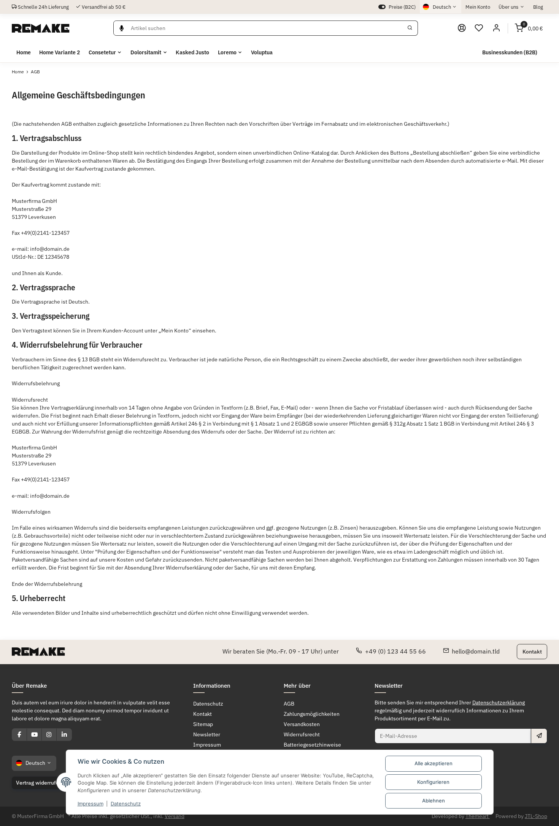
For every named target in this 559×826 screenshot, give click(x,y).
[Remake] (41, 28)
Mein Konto (477, 6)
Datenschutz (126, 804)
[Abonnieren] (539, 736)
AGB (289, 703)
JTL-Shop (536, 816)
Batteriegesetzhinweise (312, 744)
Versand (174, 816)
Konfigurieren (433, 782)
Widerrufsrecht (302, 734)
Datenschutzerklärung (498, 702)
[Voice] (121, 28)
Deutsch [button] (442, 6)
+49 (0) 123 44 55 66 (395, 651)
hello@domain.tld (476, 651)
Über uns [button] (508, 6)
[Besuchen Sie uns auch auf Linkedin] (63, 734)
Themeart (477, 816)
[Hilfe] (461, 28)
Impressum (90, 804)
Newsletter (206, 734)
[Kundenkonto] (496, 28)
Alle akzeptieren (433, 763)
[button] (479, 28)
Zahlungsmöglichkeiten (312, 713)
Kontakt (532, 651)
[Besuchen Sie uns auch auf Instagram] (49, 734)
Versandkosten (302, 724)
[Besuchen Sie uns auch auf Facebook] (19, 734)
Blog (538, 6)
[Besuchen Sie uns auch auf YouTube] (34, 734)
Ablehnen (433, 801)
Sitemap (203, 724)
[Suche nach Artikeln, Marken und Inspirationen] (410, 28)
